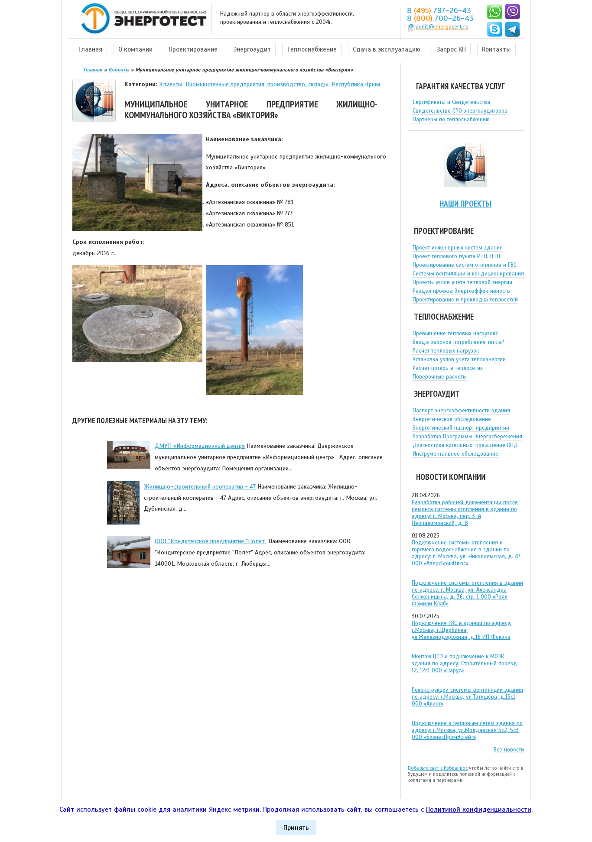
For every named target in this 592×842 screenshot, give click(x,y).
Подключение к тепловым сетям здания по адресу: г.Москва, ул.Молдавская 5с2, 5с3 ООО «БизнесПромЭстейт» (467, 730)
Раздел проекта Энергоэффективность (461, 291)
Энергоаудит (252, 49)
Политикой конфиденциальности (478, 809)
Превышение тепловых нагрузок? (455, 333)
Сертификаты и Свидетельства (451, 102)
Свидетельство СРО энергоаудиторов (460, 110)
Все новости (509, 749)
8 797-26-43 (439, 10)
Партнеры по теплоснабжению (451, 119)
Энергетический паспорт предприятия (461, 427)
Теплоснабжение (312, 49)
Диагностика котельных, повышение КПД (465, 445)
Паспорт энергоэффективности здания (461, 410)
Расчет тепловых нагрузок (446, 350)
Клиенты (170, 84)
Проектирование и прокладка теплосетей (465, 299)
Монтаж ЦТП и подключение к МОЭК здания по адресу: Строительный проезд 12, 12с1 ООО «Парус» (464, 663)
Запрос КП (451, 49)
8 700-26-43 (440, 18)
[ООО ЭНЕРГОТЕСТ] (141, 19)
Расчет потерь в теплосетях (448, 368)
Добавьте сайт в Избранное (437, 768)
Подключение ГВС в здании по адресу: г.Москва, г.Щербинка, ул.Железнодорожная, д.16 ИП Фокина (461, 630)
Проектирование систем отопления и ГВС (465, 265)
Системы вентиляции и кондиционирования (468, 273)
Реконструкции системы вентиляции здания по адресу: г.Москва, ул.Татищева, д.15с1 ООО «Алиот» (467, 697)
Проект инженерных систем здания (458, 247)
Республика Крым (356, 84)
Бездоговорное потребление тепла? (458, 342)
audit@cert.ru (442, 26)
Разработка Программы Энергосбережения (467, 436)
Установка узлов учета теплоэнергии (459, 359)
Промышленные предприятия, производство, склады (257, 84)
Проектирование (193, 49)
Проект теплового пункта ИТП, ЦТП (456, 256)
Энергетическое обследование (452, 419)
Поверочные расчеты (440, 376)
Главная (90, 49)
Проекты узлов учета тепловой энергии (462, 282)
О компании (135, 49)
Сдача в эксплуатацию (386, 49)
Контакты (496, 49)
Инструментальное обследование (455, 453)
